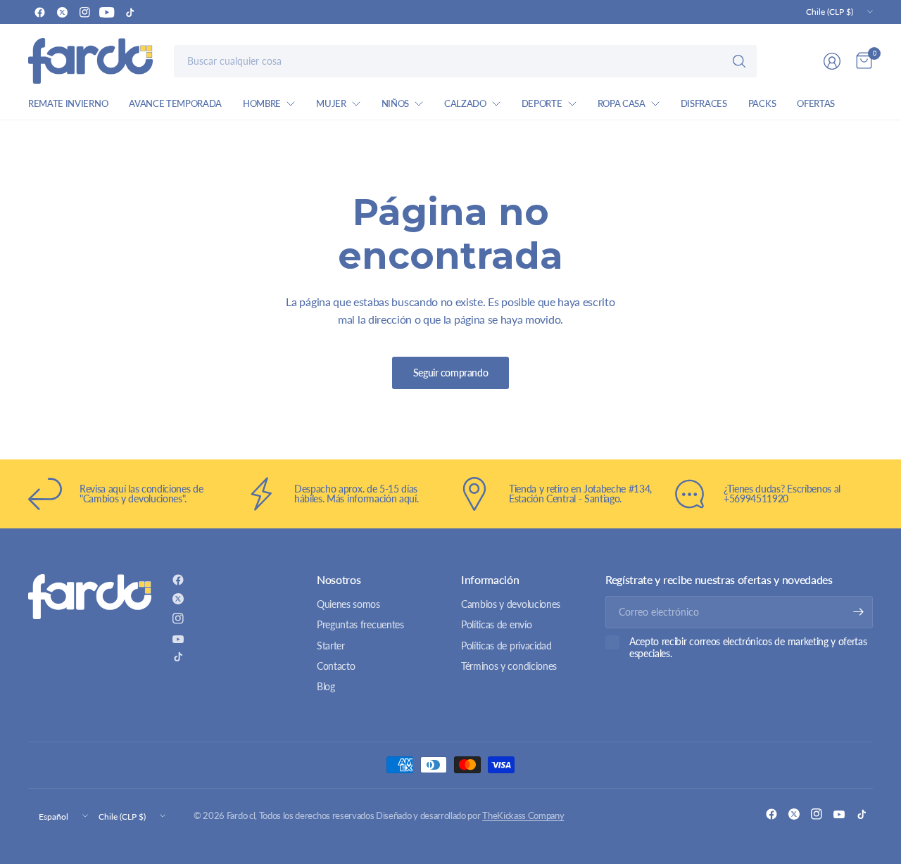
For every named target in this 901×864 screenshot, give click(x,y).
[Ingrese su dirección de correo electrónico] (859, 612)
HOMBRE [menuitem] (262, 103)
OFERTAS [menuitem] (816, 103)
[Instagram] (84, 12)
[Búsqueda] (739, 61)
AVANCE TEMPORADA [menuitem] (175, 103)
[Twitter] (62, 12)
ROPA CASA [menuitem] (621, 103)
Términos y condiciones (509, 666)
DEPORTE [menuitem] (542, 103)
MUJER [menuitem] (331, 103)
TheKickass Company (523, 815)
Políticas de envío (496, 624)
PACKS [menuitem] (762, 103)
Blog (326, 686)
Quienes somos (348, 604)
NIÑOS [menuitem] (395, 103)
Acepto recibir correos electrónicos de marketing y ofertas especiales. (748, 647)
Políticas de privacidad (506, 646)
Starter (331, 646)
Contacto (336, 666)
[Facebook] (39, 12)
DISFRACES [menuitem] (704, 103)
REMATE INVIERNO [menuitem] (68, 103)
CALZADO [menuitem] (465, 103)
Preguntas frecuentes (360, 624)
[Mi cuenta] (832, 61)
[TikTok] (129, 12)
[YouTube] (107, 12)
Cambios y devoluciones (510, 604)
